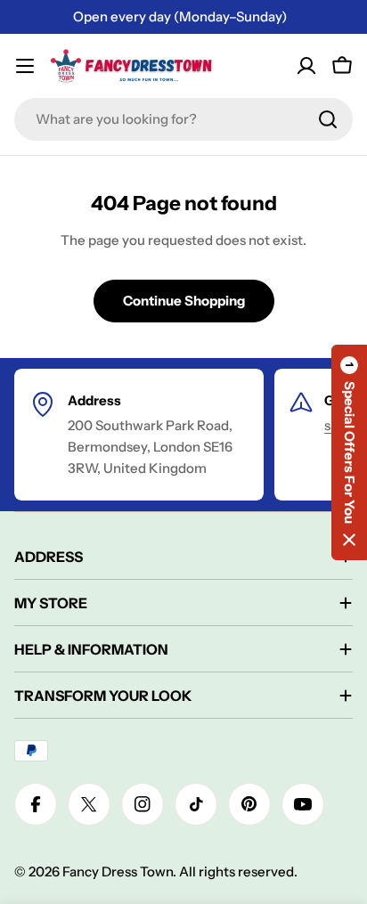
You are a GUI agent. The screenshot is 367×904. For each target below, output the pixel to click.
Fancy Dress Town (117, 871)
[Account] (306, 66)
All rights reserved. (238, 871)
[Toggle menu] (25, 66)
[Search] (327, 119)
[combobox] (183, 119)
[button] (349, 452)
